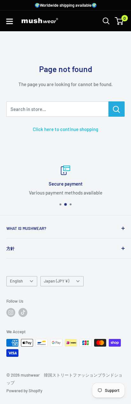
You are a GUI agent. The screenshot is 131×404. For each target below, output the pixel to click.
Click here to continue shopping (65, 129)
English (16, 280)
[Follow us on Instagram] (10, 312)
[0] (119, 21)
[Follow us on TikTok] (22, 312)
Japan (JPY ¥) (56, 280)
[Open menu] (9, 21)
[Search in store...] (116, 109)
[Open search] (106, 21)
